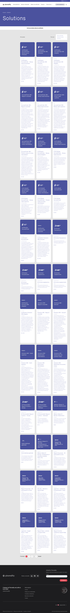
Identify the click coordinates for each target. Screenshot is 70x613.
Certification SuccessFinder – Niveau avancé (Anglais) (43, 153)
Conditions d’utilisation (27, 611)
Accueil (4, 12)
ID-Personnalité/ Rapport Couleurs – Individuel (43, 415)
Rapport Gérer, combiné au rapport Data (43, 531)
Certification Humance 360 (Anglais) (26, 313)
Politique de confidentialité (18, 611)
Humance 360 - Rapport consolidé (43, 313)
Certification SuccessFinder (24, 238)
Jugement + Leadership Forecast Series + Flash (59, 489)
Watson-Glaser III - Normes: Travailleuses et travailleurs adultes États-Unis (43, 455)
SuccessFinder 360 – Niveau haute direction (43, 106)
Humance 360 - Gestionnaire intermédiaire (41, 364)
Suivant (39, 556)
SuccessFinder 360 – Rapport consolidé (26, 106)
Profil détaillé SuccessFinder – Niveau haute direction (60, 153)
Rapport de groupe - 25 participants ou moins (27, 489)
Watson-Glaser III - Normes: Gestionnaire (59, 415)
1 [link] (26, 556)
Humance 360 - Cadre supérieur (26, 363)
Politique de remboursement (8, 611)
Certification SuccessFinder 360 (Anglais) (58, 62)
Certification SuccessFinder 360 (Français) (42, 62)
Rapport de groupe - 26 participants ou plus (59, 454)
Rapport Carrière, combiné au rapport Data (60, 531)
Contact (62, 0)
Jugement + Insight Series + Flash (26, 531)
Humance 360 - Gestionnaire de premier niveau (60, 364)
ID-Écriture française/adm (24, 283)
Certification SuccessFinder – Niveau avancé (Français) (27, 62)
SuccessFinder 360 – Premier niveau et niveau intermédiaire (27, 153)
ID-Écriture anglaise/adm (60, 282)
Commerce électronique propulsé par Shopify (59, 611)
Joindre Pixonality (6, 591)
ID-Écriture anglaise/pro (43, 282)
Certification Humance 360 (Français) (42, 238)
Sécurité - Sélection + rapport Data (42, 489)
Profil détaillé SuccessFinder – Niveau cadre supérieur (27, 200)
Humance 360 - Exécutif (60, 312)
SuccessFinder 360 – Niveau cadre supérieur (59, 106)
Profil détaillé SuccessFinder (57, 199)
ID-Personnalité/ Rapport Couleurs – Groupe (27, 415)
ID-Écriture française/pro (60, 238)
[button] (43, 4)
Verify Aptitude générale (27, 453)
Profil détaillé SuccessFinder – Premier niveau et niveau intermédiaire (43, 201)
